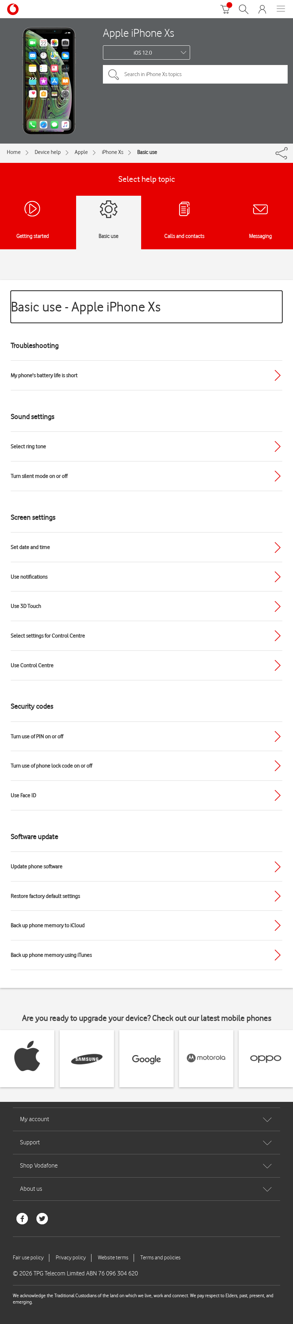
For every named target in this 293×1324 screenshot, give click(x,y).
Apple (81, 152)
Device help (48, 152)
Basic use (147, 152)
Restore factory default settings (45, 896)
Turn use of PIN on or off (37, 736)
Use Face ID (23, 795)
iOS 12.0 (143, 53)
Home (14, 152)
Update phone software (37, 866)
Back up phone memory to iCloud (48, 925)
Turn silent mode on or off (39, 476)
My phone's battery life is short (44, 375)
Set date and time (30, 547)
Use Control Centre (32, 665)
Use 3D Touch (26, 606)
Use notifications (29, 577)
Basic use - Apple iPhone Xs (86, 307)
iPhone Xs (112, 152)
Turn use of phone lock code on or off (51, 766)
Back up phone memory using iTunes (51, 955)
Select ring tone (28, 446)
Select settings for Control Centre (48, 636)
